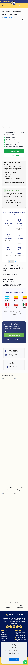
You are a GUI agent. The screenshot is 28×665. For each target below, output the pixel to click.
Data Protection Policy (14, 653)
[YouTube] (20, 626)
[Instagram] (10, 626)
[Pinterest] (17, 626)
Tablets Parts (4, 636)
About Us (3, 640)
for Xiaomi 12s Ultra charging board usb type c (8, 605)
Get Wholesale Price (14, 151)
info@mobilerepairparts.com (21, 633)
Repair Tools (4, 638)
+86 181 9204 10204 (20, 635)
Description (11, 261)
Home (2, 632)
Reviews (17, 261)
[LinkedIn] (14, 626)
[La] (21, 3)
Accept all (14, 659)
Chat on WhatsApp (14, 155)
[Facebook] (7, 626)
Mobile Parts (4, 634)
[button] (23, 19)
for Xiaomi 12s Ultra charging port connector (20, 605)
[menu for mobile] (2, 5)
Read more (14, 655)
